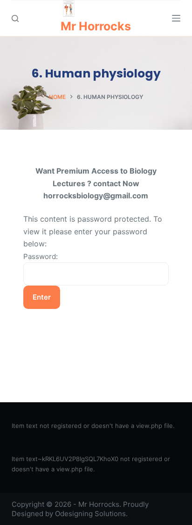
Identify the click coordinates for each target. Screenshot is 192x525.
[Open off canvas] (176, 18)
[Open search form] (15, 18)
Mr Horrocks (96, 26)
